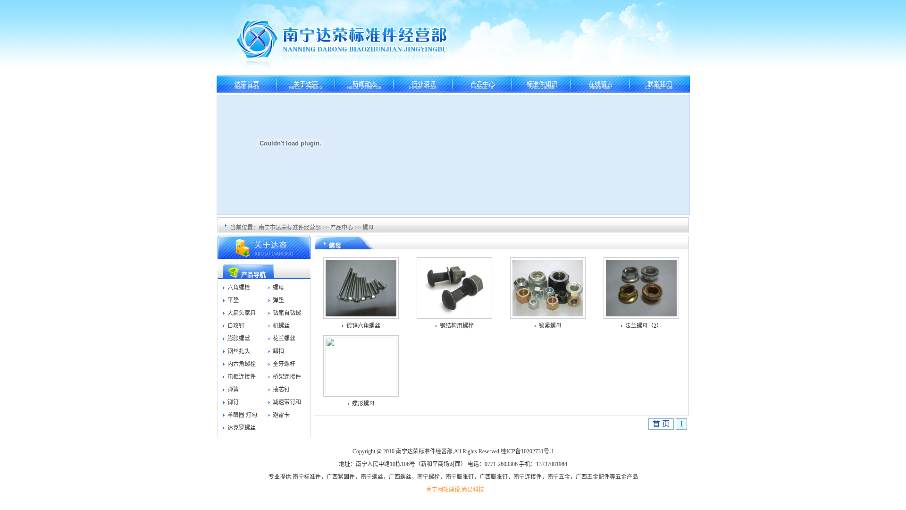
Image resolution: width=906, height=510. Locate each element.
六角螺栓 (238, 287)
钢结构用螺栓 (457, 326)
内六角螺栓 (241, 364)
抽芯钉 (281, 389)
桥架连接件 (287, 377)
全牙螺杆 (284, 364)
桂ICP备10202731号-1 (527, 451)
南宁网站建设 (443, 489)
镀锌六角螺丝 (363, 326)
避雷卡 (281, 415)
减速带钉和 (287, 402)
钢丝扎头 (238, 351)
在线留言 (600, 83)
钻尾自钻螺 (287, 313)
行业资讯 (423, 83)
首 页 (661, 424)
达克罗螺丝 (241, 428)
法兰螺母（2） (643, 326)
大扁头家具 (241, 313)
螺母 (368, 227)
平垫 (233, 300)
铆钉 (233, 402)
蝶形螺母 (363, 403)
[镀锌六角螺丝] (361, 314)
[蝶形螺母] (361, 392)
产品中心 (482, 83)
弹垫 (278, 300)
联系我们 (659, 83)
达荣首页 (247, 83)
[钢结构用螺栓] (454, 314)
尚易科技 (472, 489)
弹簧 (233, 389)
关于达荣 (306, 83)
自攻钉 (235, 326)
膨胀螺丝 (238, 338)
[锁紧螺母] (547, 314)
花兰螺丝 (284, 338)
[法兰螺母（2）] (641, 314)
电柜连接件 (241, 377)
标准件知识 (542, 83)
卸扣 (278, 351)
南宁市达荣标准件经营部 (290, 227)
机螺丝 (281, 326)
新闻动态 (364, 83)
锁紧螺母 (550, 326)
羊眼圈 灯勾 (242, 415)
